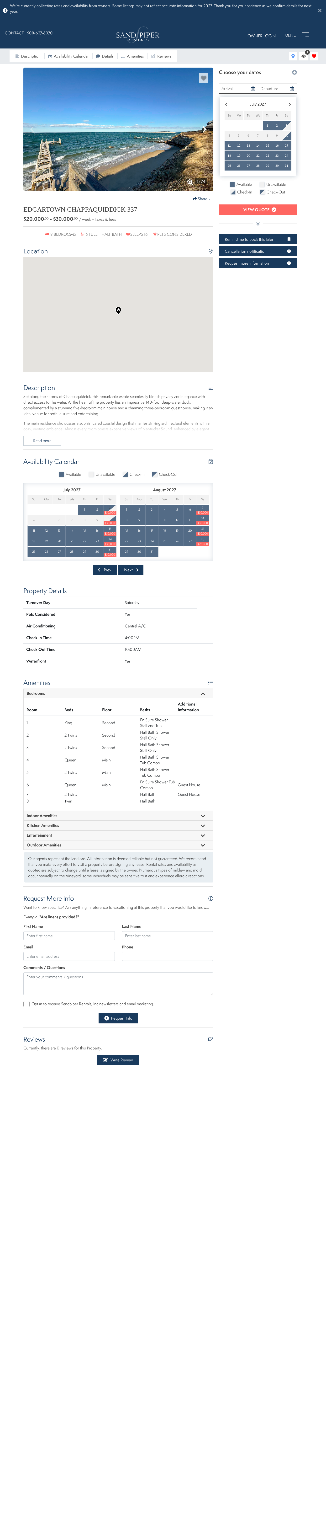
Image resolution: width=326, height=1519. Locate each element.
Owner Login (261, 35)
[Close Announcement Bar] (319, 10)
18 (229, 155)
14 (258, 145)
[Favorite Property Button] (203, 78)
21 (258, 155)
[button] (32, 129)
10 (286, 135)
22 (267, 155)
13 (248, 145)
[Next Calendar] (289, 104)
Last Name (131, 926)
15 (267, 145)
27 (248, 165)
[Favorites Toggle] (314, 56)
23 (277, 155)
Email (28, 947)
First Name (33, 926)
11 (229, 145)
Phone (127, 947)
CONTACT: (15, 33)
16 (277, 145)
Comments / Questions (44, 967)
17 (286, 145)
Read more (42, 440)
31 (286, 165)
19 (239, 155)
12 (239, 145)
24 (286, 155)
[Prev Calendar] (226, 104)
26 (239, 165)
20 (248, 155)
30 (277, 165)
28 (258, 165)
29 (267, 165)
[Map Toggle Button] (293, 56)
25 (229, 165)
